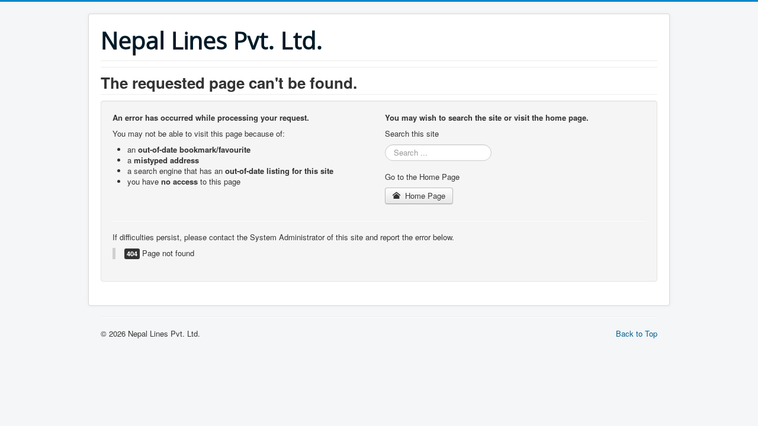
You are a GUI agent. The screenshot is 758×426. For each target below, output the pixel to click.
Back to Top (636, 333)
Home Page (424, 195)
